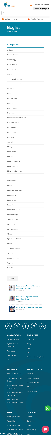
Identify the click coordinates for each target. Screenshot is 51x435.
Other (9, 185)
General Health (13, 123)
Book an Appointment (9, 433)
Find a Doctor (37, 19)
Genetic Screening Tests (35, 357)
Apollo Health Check (14, 374)
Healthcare (11, 127)
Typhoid (10, 253)
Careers (29, 422)
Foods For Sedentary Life (16, 118)
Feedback (30, 426)
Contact (29, 417)
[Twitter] (17, 327)
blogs (15, 31)
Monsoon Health (13, 166)
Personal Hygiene (14, 195)
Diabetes (10, 103)
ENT (8, 360)
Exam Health (12, 108)
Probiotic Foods (13, 205)
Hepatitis (10, 137)
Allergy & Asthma (33, 379)
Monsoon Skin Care (14, 171)
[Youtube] (42, 327)
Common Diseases (14, 79)
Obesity (10, 176)
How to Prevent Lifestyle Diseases (29, 308)
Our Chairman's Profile (15, 430)
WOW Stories (12, 268)
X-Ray (29, 344)
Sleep (9, 234)
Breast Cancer (13, 55)
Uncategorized (13, 258)
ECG (28, 349)
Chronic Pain (12, 69)
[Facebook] (25, 327)
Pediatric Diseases (14, 190)
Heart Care (11, 132)
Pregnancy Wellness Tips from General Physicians (28, 287)
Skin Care (11, 224)
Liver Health (11, 152)
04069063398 (41, 4)
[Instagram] (8, 327)
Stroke (9, 244)
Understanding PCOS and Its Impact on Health (27, 298)
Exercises (11, 113)
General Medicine (13, 340)
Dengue (10, 93)
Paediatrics (11, 352)
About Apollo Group (13, 426)
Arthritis (29, 387)
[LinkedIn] (34, 327)
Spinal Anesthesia (14, 239)
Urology (10, 263)
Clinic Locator (11, 19)
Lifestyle (10, 147)
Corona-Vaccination (15, 84)
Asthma (10, 50)
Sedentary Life (12, 219)
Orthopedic (11, 181)
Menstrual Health (13, 161)
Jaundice (11, 142)
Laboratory (30, 340)
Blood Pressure (32, 392)
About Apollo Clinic (13, 417)
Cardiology (11, 60)
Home (9, 31)
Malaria (10, 156)
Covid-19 (10, 89)
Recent (12, 279)
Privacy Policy (31, 430)
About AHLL (11, 422)
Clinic (9, 74)
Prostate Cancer (13, 210)
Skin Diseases (12, 229)
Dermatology (12, 98)
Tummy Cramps (13, 248)
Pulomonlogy (12, 214)
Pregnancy (11, 200)
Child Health (12, 64)
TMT (28, 353)
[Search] (38, 13)
